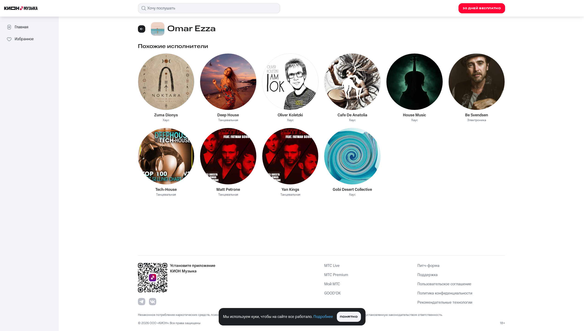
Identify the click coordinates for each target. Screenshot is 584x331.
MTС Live (332, 265)
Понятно (349, 317)
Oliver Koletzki (290, 115)
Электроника (476, 120)
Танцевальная (228, 120)
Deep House (228, 115)
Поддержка (427, 275)
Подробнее (323, 317)
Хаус (166, 120)
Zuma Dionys (166, 115)
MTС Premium (336, 275)
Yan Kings (290, 189)
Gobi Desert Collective (352, 189)
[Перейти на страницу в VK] (152, 301)
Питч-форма (428, 265)
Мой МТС (332, 284)
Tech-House (166, 189)
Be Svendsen (476, 115)
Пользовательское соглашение (444, 284)
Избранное (24, 39)
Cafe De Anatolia (352, 115)
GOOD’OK (332, 293)
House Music (414, 115)
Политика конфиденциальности (444, 293)
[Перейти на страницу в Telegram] (141, 301)
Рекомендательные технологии (444, 302)
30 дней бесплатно (482, 8)
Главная (21, 27)
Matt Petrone (228, 189)
